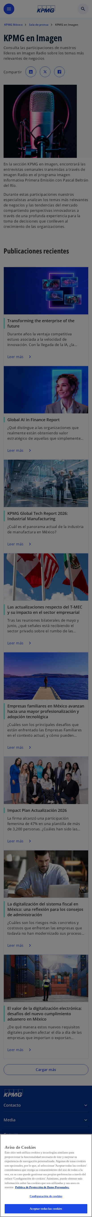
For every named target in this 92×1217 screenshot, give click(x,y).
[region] (46, 1175)
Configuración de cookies (46, 1196)
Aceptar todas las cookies (46, 1208)
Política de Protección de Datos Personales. (42, 1187)
